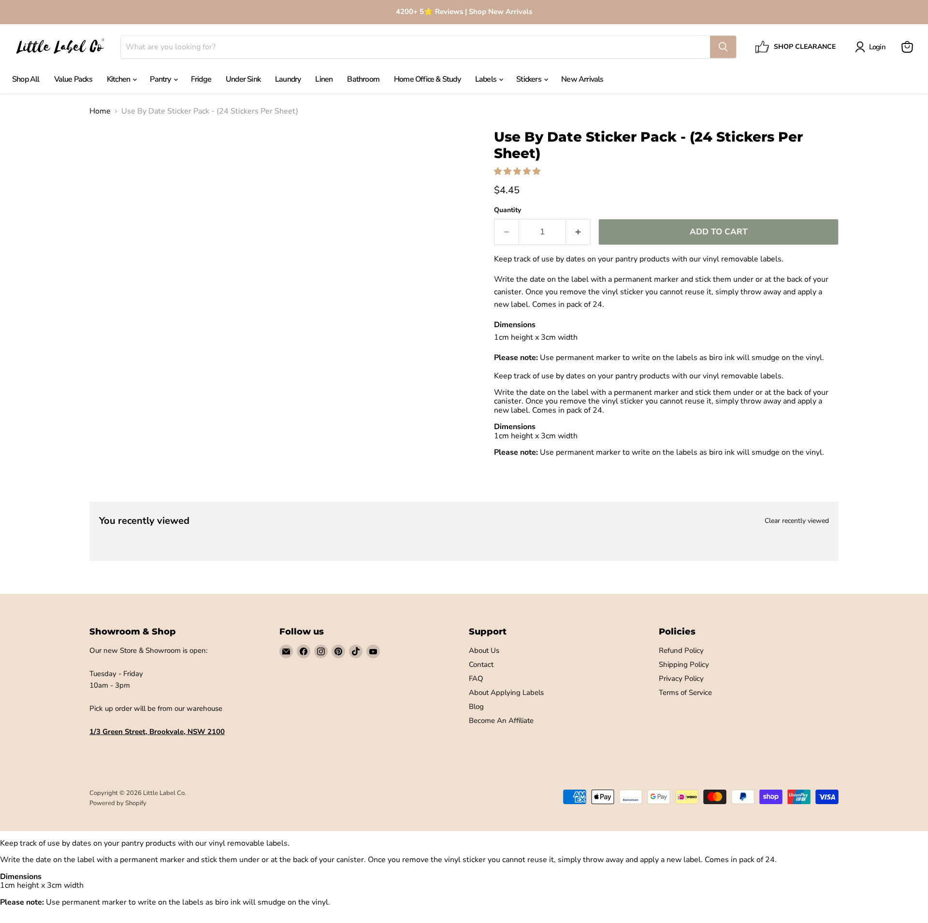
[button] (518, 171)
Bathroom (363, 79)
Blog (476, 706)
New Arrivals (582, 79)
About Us (484, 650)
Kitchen (119, 79)
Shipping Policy (684, 664)
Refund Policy (681, 650)
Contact (481, 664)
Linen (324, 79)
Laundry (288, 79)
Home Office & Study (427, 79)
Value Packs (73, 79)
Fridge (201, 79)
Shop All (26, 79)
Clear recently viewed (797, 521)
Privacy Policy (681, 678)
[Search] (723, 47)
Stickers (529, 79)
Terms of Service (685, 692)
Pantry (161, 79)
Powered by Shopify (117, 803)
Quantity (507, 210)
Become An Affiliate (501, 720)
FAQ (476, 678)
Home (100, 111)
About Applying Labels (506, 692)
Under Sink (243, 79)
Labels (486, 79)
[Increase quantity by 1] (578, 232)
